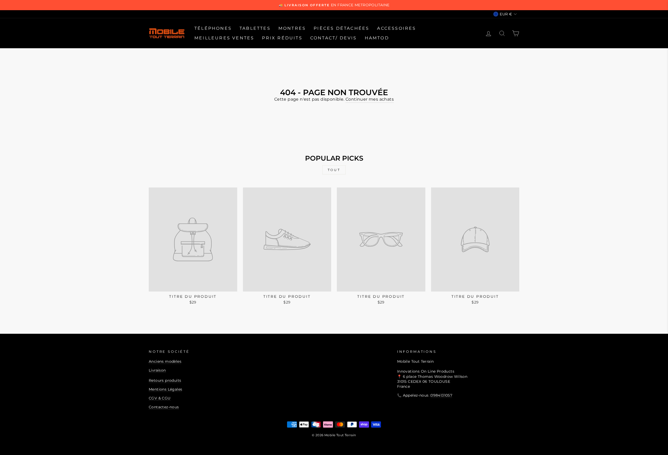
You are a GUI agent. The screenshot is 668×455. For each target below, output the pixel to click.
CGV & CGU (160, 398)
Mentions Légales (165, 389)
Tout (334, 170)
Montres (292, 28)
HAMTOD (377, 37)
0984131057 (441, 395)
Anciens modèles (165, 361)
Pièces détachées (341, 28)
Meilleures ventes (224, 37)
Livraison (157, 370)
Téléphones (213, 28)
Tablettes (255, 28)
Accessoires (396, 28)
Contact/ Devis (333, 37)
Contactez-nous (164, 407)
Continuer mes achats (369, 99)
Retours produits (165, 380)
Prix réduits (282, 37)
